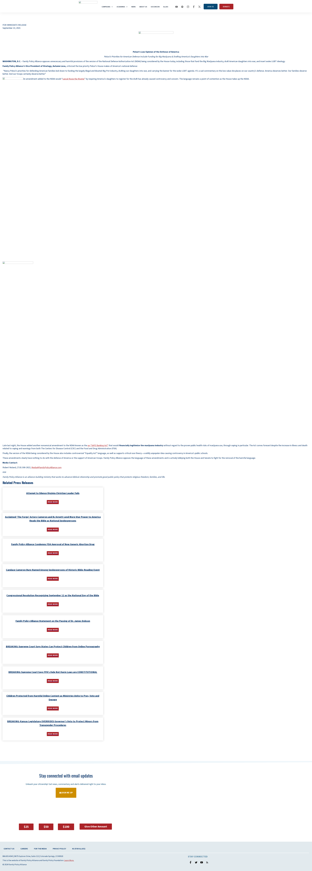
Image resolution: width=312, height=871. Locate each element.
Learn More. (69, 860)
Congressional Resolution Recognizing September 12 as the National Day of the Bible (52, 595)
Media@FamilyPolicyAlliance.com (46, 467)
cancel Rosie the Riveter (73, 78)
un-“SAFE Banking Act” (98, 445)
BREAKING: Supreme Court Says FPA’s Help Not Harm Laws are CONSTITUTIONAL (52, 672)
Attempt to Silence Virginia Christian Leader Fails (52, 493)
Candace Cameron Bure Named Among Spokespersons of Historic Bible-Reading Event (53, 570)
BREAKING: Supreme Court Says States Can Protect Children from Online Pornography (53, 646)
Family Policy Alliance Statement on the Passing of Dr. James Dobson (52, 621)
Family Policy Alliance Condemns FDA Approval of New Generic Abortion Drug (53, 544)
